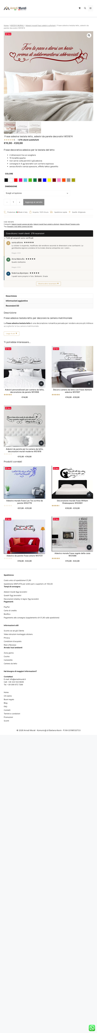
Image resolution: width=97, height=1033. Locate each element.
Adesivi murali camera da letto (22, 224)
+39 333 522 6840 (16, 682)
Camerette (8, 660)
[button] (85, 8)
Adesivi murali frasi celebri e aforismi (41, 25)
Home (6, 25)
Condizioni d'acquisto (12, 641)
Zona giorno (9, 653)
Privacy (7, 638)
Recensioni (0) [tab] (12, 306)
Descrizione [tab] (11, 296)
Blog (5, 703)
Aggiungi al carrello (33, 202)
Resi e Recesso (10, 645)
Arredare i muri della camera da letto (20, 226)
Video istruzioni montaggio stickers (18, 634)
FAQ (5, 706)
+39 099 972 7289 (15, 684)
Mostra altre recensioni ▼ (48, 284)
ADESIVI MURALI (17, 25)
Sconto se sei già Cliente (14, 631)
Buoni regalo (9, 699)
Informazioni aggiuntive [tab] (17, 301)
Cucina (6, 656)
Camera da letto (10, 663)
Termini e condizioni (12, 714)
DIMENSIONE (11, 186)
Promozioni (8, 717)
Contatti (7, 710)
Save (9, 34)
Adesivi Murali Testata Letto (70, 224)
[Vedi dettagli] (41, 383)
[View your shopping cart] (79, 8)
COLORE (9, 173)
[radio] (6, 180)
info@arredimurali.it (18, 679)
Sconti (6, 721)
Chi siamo (8, 696)
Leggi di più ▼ (11, 333)
